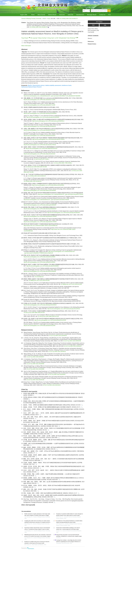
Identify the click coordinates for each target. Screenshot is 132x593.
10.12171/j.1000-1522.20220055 (35, 363)
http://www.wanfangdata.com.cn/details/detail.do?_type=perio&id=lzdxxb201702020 (60, 194)
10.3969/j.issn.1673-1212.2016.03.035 (39, 280)
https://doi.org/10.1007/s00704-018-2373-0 (52, 293)
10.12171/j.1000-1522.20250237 (73, 346)
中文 (109, 14)
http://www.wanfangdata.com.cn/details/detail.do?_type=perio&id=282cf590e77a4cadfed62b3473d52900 (52, 96)
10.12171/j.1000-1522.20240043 (58, 335)
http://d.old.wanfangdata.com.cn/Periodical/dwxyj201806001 (40, 205)
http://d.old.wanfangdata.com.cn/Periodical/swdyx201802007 (40, 208)
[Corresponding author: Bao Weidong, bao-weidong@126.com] (76, 37)
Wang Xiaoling (42, 38)
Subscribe (70, 14)
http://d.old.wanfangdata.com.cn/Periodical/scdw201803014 (48, 121)
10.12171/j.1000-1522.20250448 (72, 340)
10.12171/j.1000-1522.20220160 (35, 379)
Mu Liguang (34, 38)
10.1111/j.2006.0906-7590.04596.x (62, 163)
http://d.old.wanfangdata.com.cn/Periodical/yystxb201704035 (40, 216)
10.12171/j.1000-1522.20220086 (35, 369)
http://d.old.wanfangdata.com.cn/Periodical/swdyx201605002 (40, 113)
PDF (93, 25)
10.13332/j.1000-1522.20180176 (69, 18)
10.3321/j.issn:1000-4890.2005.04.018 (34, 312)
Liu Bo (56, 38)
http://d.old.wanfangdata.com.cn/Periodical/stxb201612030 (50, 320)
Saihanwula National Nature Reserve (31, 87)
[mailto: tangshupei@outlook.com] (29, 37)
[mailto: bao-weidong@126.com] (77, 37)
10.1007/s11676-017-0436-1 (41, 159)
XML (105, 25)
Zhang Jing (50, 38)
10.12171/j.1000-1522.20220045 (56, 374)
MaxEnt (30, 85)
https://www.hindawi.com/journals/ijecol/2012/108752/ (66, 301)
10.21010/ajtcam (39, 276)
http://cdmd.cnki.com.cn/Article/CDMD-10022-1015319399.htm (40, 225)
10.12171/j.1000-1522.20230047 (35, 356)
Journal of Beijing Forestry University (31, 18)
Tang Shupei (24, 38)
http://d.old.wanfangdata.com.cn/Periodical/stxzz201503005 (48, 185)
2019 (44, 18)
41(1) (48, 18)
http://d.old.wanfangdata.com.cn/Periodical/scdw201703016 (48, 139)
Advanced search (106, 8)
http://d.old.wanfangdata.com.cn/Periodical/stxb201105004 (39, 256)
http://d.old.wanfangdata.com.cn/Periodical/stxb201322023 (39, 130)
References (91, 41)
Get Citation (99, 21)
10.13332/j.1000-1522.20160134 (37, 176)
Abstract (90, 38)
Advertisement (80, 14)
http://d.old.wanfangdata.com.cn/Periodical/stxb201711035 (39, 99)
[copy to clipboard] (48, 27)
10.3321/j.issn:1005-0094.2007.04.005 (36, 166)
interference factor (66, 85)
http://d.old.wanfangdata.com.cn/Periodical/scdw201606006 (42, 266)
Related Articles (92, 44)
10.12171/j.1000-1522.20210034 (52, 385)
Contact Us (102, 14)
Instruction (62, 14)
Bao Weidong (71, 38)
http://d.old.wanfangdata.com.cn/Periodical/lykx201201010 (41, 148)
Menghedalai (62, 38)
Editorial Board (52, 14)
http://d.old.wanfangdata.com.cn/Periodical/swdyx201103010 (40, 305)
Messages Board (91, 14)
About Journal (41, 14)
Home (33, 14)
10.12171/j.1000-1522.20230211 (57, 351)
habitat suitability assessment (53, 85)
